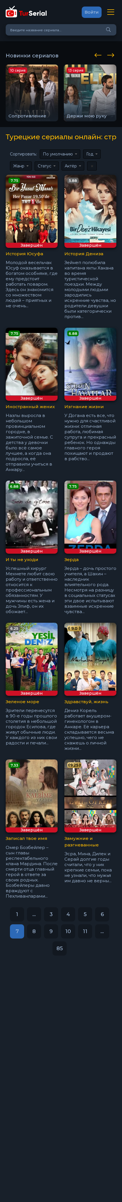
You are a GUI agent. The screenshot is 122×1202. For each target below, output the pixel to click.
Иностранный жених (30, 406)
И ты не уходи (22, 559)
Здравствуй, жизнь (86, 701)
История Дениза (83, 253)
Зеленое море (22, 701)
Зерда (71, 559)
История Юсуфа (24, 253)
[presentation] (99, 54)
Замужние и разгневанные (81, 842)
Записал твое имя (26, 838)
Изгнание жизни (84, 406)
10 (68, 931)
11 (85, 931)
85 (59, 948)
